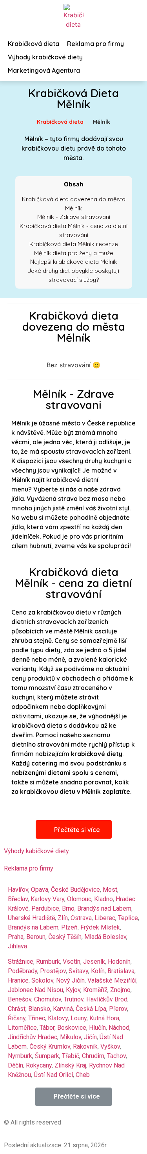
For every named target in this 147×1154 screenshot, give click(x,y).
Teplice (128, 918)
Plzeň (69, 927)
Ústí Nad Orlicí (53, 1075)
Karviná (63, 1008)
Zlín (63, 918)
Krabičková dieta (60, 121)
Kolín (98, 971)
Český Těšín (65, 937)
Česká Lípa (91, 1008)
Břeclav (18, 899)
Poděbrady (22, 971)
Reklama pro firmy (28, 868)
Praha (16, 937)
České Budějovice (75, 889)
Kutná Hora (104, 1018)
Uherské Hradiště (31, 918)
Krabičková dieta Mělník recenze (73, 244)
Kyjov (73, 990)
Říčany (16, 1018)
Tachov (116, 1056)
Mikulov (70, 1037)
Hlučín (97, 1027)
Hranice (18, 980)
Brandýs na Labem (33, 927)
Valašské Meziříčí (111, 980)
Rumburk (48, 961)
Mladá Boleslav (105, 937)
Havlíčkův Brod (106, 999)
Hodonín (119, 961)
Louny (79, 1018)
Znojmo (120, 990)
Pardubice (45, 908)
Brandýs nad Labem (104, 908)
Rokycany (39, 1065)
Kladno (103, 899)
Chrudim (93, 1056)
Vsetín (71, 961)
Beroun (35, 937)
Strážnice (20, 961)
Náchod (119, 1027)
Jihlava (17, 946)
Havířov (18, 889)
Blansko (39, 1008)
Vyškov (110, 1046)
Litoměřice (22, 1027)
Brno (68, 908)
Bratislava (120, 971)
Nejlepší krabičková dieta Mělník (73, 261)
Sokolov (42, 980)
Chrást (16, 1008)
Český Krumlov (49, 1046)
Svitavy (78, 971)
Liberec (104, 918)
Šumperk (47, 1056)
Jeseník (94, 961)
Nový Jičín (70, 980)
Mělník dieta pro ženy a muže (73, 253)
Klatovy (58, 1018)
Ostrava (81, 918)
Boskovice (71, 1027)
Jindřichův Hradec (32, 1037)
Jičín (90, 1037)
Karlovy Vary (47, 899)
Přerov (118, 1008)
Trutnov (73, 999)
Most (110, 889)
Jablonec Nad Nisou (35, 990)
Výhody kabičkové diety (36, 851)
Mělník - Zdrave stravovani (73, 217)
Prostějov (53, 971)
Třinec (36, 1018)
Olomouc (79, 899)
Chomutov (47, 999)
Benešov (19, 999)
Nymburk (20, 1056)
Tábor (47, 1027)
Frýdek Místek (100, 927)
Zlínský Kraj (70, 1065)
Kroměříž (95, 990)
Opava (39, 889)
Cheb (83, 1075)
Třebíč (70, 1056)
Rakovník (85, 1046)
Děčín (15, 1065)
